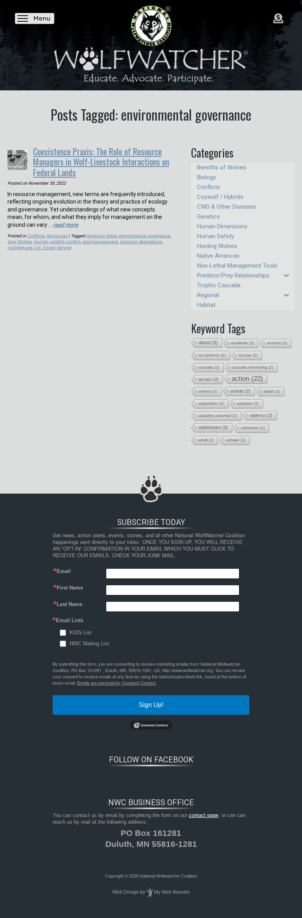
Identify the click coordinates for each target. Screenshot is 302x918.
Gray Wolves (19, 241)
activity (240, 391)
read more (65, 225)
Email (64, 571)
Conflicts (35, 236)
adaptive (248, 403)
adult (206, 440)
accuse (248, 355)
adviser (235, 440)
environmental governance (144, 236)
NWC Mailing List (89, 643)
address (261, 415)
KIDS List (81, 632)
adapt (271, 391)
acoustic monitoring (252, 367)
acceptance (212, 355)
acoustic (209, 367)
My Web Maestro (172, 892)
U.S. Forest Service (52, 247)
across (209, 379)
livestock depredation (141, 241)
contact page (203, 815)
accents (277, 343)
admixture (253, 428)
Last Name (69, 604)
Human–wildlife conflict (56, 241)
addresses (213, 427)
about (208, 342)
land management (100, 241)
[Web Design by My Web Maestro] (149, 892)
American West (101, 236)
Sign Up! (151, 704)
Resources (56, 236)
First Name (70, 588)
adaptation (211, 403)
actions (208, 391)
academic (242, 343)
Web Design (125, 892)
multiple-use (19, 247)
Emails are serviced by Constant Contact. (117, 682)
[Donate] (278, 18)
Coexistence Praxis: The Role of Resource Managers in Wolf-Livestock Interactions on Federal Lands (101, 161)
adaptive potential (218, 415)
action (247, 378)
